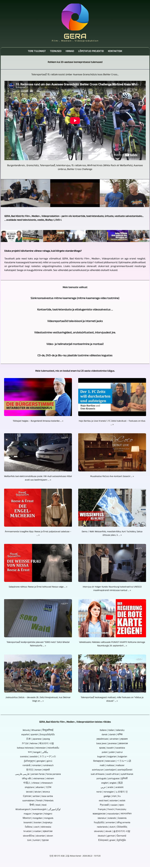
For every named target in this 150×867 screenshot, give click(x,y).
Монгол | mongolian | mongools (38, 818)
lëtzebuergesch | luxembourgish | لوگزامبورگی (38, 809)
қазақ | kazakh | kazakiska (112, 748)
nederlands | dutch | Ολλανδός (112, 827)
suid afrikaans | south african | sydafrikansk (112, 774)
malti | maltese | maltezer (112, 765)
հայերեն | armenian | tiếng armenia (112, 823)
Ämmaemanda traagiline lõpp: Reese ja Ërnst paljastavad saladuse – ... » (38, 533)
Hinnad (70, 51)
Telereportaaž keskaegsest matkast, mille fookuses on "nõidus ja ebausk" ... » (112, 699)
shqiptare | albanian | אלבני (38, 787)
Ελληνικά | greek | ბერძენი (112, 840)
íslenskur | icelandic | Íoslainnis (112, 818)
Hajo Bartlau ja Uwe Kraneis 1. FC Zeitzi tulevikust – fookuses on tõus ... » (112, 423)
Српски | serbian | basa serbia (38, 796)
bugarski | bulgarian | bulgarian (112, 757)
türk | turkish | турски (38, 840)
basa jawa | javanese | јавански (112, 744)
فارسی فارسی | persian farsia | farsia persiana (38, 774)
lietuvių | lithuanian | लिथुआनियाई (38, 730)
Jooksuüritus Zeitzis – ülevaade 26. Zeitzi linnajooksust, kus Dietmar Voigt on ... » (38, 699)
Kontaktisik (115, 51)
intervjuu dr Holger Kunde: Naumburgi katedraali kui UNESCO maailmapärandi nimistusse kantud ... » (112, 588)
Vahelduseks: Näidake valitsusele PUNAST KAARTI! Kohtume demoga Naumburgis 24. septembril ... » (112, 644)
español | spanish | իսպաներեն (38, 735)
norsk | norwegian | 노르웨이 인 (112, 792)
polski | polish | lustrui (112, 752)
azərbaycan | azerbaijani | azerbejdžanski (112, 770)
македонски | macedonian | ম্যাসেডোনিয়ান (112, 814)
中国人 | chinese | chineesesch (38, 783)
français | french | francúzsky (112, 809)
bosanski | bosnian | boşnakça (38, 823)
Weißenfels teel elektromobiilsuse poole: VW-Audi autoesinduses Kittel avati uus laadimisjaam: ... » (38, 478)
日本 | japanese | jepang (38, 739)
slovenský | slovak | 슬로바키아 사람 (112, 831)
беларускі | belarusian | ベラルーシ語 (112, 761)
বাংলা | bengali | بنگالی (38, 752)
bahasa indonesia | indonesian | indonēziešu (38, 748)
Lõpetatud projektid (91, 51)
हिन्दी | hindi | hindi (38, 805)
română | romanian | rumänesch (38, 765)
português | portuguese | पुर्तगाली (112, 779)
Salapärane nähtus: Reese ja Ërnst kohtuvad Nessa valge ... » (38, 587)
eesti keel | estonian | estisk (112, 801)
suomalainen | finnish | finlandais (37, 801)
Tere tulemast (37, 51)
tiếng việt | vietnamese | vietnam (38, 779)
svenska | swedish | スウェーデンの (38, 757)
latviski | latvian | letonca (38, 792)
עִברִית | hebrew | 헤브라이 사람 (38, 744)
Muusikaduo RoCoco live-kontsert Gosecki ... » (112, 476)
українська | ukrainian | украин (112, 739)
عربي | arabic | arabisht (112, 787)
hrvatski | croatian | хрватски (37, 831)
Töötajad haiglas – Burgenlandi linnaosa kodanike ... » (38, 421)
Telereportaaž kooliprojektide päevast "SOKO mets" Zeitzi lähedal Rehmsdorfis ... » (38, 644)
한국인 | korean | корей (38, 770)
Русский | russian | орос (112, 805)
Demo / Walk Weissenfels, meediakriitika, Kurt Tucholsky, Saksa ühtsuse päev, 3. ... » (112, 533)
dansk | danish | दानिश (112, 735)
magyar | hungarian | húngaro (38, 814)
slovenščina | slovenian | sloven (38, 836)
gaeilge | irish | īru (112, 796)
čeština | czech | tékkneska (38, 827)
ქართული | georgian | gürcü (38, 761)
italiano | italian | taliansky (112, 730)
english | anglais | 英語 (112, 783)
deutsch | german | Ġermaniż (112, 836)
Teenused (56, 51)
